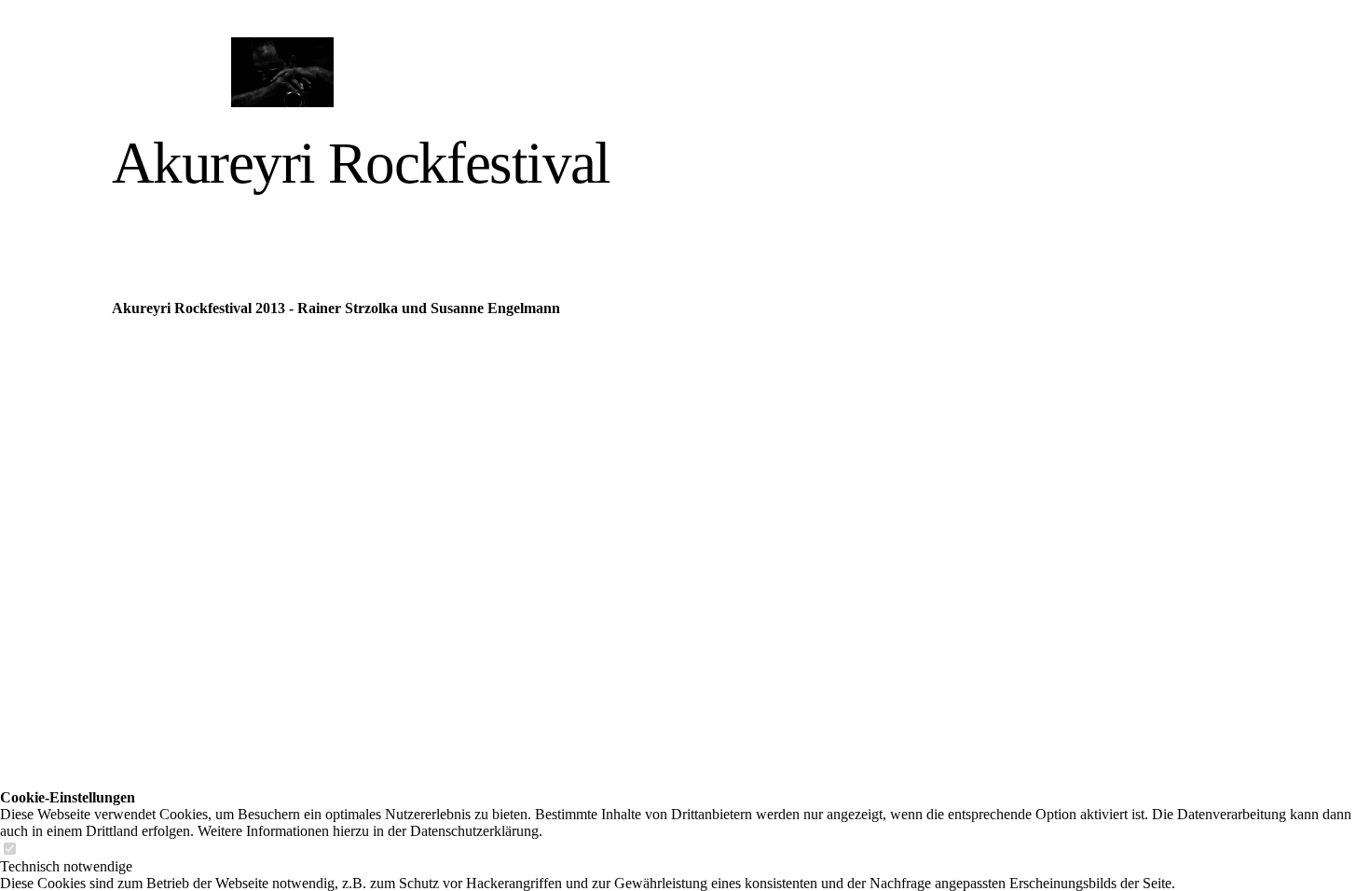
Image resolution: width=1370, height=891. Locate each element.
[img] (282, 72)
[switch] (9, 849)
